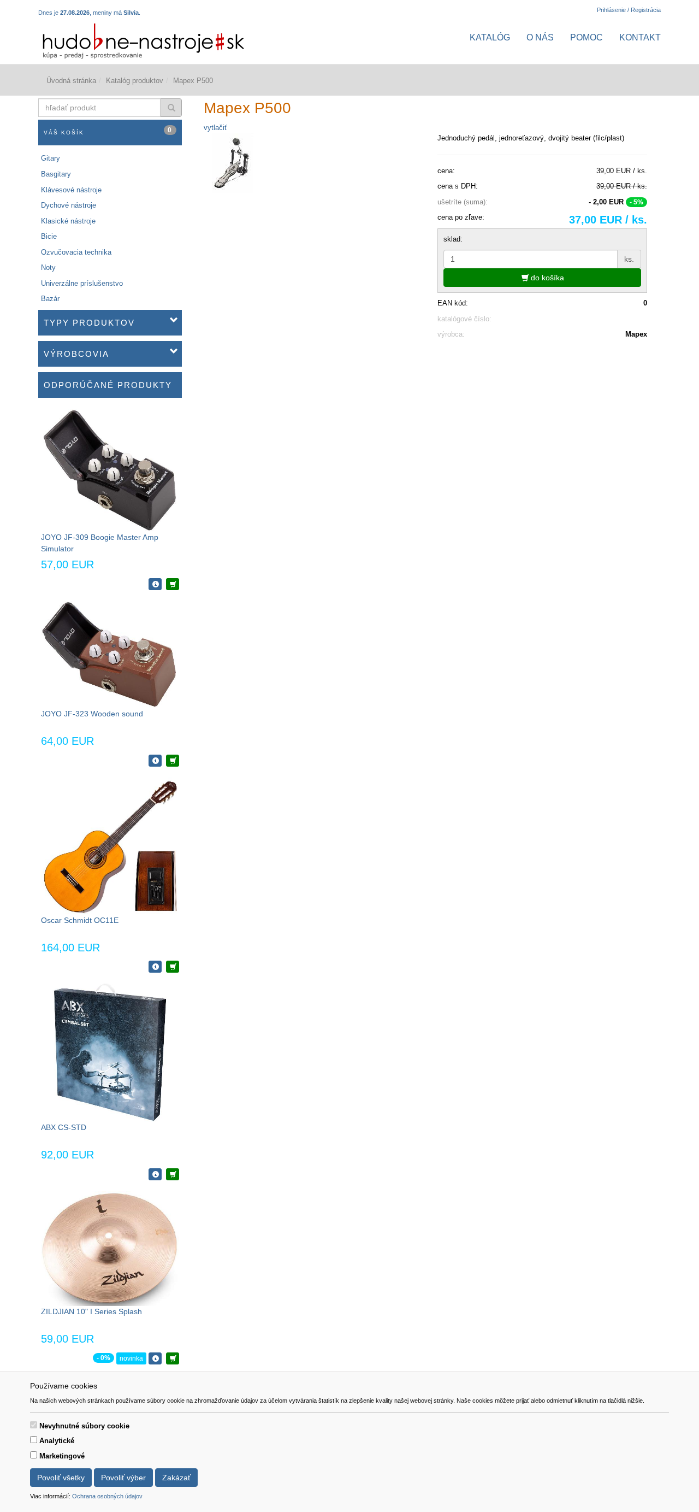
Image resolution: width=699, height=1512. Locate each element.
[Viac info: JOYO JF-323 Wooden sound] (155, 761)
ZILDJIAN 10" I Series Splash (91, 1311)
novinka (131, 1358)
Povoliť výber (123, 1477)
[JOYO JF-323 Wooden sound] (110, 654)
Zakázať (176, 1477)
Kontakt (640, 37)
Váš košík (108, 131)
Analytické (56, 1441)
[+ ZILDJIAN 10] (172, 1358)
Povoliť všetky (61, 1477)
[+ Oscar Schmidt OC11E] (172, 967)
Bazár (50, 299)
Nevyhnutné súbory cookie (84, 1426)
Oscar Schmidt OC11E (80, 920)
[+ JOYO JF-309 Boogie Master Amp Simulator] (172, 584)
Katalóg (490, 37)
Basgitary (56, 174)
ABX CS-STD (63, 1127)
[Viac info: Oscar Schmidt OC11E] (155, 967)
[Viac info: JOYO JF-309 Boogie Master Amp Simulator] (155, 584)
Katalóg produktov (134, 81)
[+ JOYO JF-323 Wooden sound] (172, 761)
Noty (48, 267)
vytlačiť (215, 127)
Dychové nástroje (68, 205)
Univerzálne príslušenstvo (82, 283)
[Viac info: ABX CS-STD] (155, 1174)
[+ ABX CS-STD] (172, 1174)
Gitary (50, 158)
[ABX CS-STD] (110, 1052)
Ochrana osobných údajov (107, 1496)
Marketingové (62, 1456)
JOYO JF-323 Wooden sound (92, 713)
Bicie (49, 236)
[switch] (33, 1424)
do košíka (546, 277)
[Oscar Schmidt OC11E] (110, 846)
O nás (540, 37)
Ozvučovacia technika (76, 252)
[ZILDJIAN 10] (110, 1248)
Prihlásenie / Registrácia (629, 10)
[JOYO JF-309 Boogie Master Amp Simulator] (110, 470)
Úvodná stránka (71, 81)
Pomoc (586, 37)
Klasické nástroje (68, 221)
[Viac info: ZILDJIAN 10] (155, 1358)
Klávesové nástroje (71, 190)
